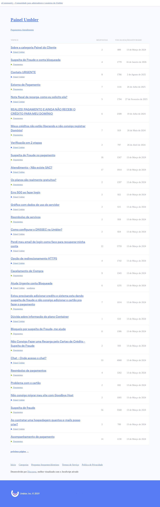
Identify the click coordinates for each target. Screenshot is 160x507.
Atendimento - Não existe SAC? (31, 167)
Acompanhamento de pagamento (32, 437)
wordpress (31, 288)
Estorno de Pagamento (25, 85)
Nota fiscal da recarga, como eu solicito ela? (39, 97)
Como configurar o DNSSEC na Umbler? (36, 229)
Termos (62, 493)
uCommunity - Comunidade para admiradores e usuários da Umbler (32, 3)
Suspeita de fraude (23, 408)
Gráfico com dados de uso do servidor (35, 205)
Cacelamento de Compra (27, 271)
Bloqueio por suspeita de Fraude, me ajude (38, 329)
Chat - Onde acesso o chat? (28, 358)
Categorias (23, 464)
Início (13, 464)
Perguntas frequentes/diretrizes (45, 464)
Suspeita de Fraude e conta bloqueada (35, 60)
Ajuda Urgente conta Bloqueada (31, 283)
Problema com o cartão (26, 383)
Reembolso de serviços (25, 217)
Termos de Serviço (70, 464)
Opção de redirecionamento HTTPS (34, 258)
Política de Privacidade (92, 464)
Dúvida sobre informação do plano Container (40, 317)
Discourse (31, 471)
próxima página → (20, 451)
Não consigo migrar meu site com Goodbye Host (42, 395)
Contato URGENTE (23, 72)
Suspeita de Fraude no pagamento (33, 155)
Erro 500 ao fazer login (25, 192)
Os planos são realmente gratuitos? (33, 180)
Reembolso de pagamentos (28, 370)
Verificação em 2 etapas (26, 143)
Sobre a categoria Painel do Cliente (33, 47)
